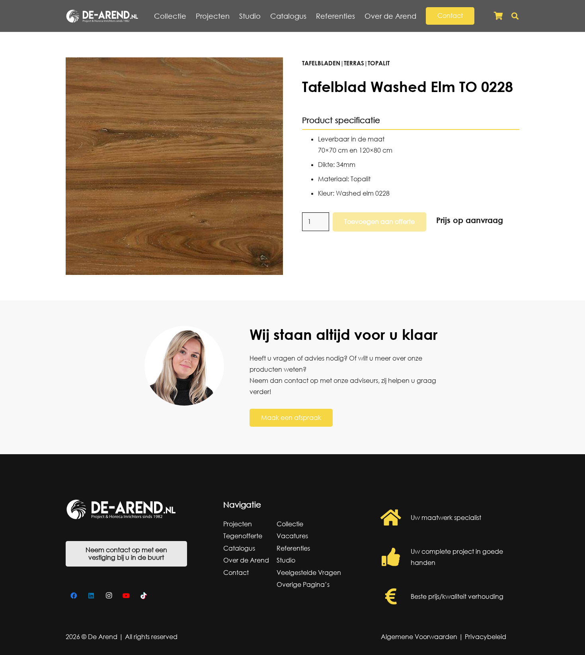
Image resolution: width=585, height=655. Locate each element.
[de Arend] (102, 16)
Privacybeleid (485, 637)
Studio (286, 560)
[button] (420, 16)
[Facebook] (74, 596)
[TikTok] (144, 596)
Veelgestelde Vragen (309, 573)
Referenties (293, 548)
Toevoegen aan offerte (379, 222)
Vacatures (292, 536)
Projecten (237, 524)
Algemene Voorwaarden (419, 637)
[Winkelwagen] (498, 16)
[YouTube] (126, 596)
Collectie (290, 524)
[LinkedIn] (91, 596)
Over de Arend (246, 560)
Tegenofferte (242, 536)
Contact (236, 573)
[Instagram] (109, 596)
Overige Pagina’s (303, 584)
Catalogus (239, 548)
